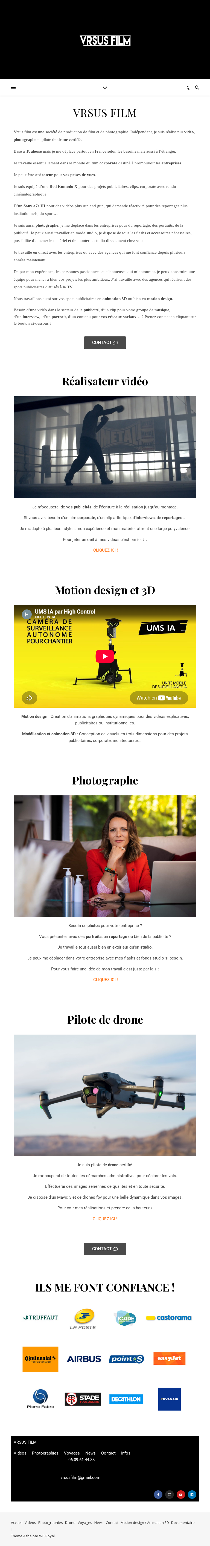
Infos (125, 1453)
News (90, 1453)
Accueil (16, 1522)
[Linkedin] (192, 1494)
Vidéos (20, 1453)
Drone (70, 1522)
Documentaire (183, 1522)
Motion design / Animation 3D (145, 1522)
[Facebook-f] (158, 1494)
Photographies (45, 1453)
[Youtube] (181, 1494)
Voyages (72, 1453)
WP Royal (47, 1535)
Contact (108, 1453)
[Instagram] (169, 1494)
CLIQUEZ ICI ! (105, 550)
